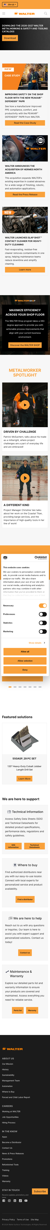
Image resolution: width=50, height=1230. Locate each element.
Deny (25, 670)
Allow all (25, 651)
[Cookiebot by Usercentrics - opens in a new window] (35, 558)
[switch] (43, 614)
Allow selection (25, 661)
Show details (35, 643)
